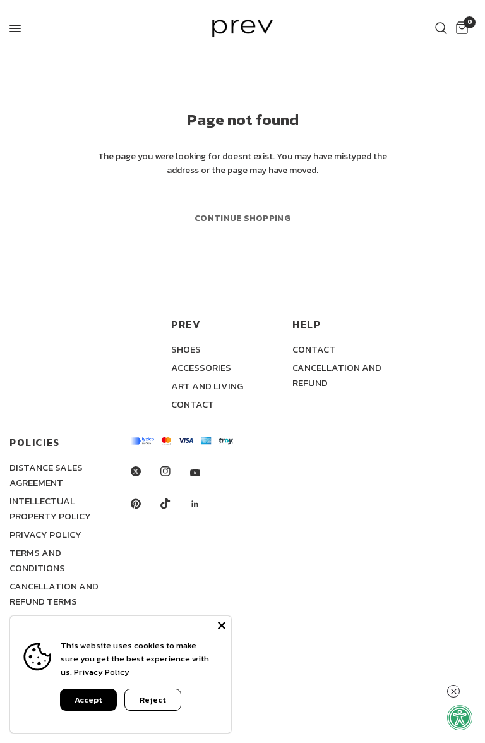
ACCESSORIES (201, 367)
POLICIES (34, 442)
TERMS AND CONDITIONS (37, 560)
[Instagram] (174, 471)
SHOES (186, 349)
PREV (186, 324)
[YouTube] (204, 472)
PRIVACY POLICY (45, 534)
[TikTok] (174, 503)
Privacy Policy (101, 672)
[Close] (221, 625)
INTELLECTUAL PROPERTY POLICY (50, 508)
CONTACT (192, 404)
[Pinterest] (145, 504)
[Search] (441, 28)
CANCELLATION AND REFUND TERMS (54, 593)
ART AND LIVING (207, 385)
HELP (306, 324)
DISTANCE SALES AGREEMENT (46, 475)
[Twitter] (145, 471)
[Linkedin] (204, 504)
